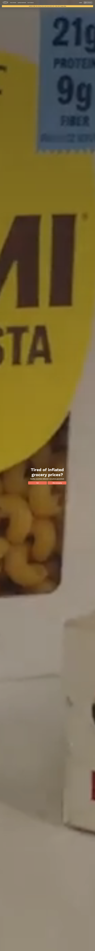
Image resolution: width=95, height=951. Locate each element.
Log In (80, 2)
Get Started (89, 2)
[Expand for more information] (60, 6)
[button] (47, 6)
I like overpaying (57, 483)
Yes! (37, 483)
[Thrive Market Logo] (5, 2)
